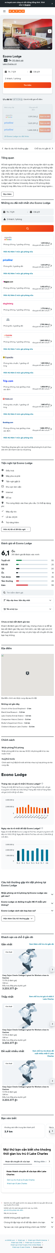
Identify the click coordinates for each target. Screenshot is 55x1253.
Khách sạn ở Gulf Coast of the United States (26, 1245)
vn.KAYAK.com (10, 1240)
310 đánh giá (17, 60)
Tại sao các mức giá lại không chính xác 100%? (25, 1227)
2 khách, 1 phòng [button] (13, 78)
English (28, 5)
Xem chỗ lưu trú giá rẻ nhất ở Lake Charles (41, 997)
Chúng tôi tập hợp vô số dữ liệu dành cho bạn (24, 1222)
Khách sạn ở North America (37, 1240)
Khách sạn (21, 1240)
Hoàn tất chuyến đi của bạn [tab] (17, 1161)
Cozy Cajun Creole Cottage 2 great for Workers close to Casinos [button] (25, 976)
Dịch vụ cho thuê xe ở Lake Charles (21, 1180)
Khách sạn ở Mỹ (16, 1242)
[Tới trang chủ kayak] (17, 11)
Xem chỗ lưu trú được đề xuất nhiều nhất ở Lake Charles (43, 1053)
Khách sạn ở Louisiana (33, 1242)
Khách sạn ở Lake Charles (17, 1183)
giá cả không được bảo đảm (13, 1210)
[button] (52, 3)
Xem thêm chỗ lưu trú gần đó (41, 944)
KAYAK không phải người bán (17, 1217)
